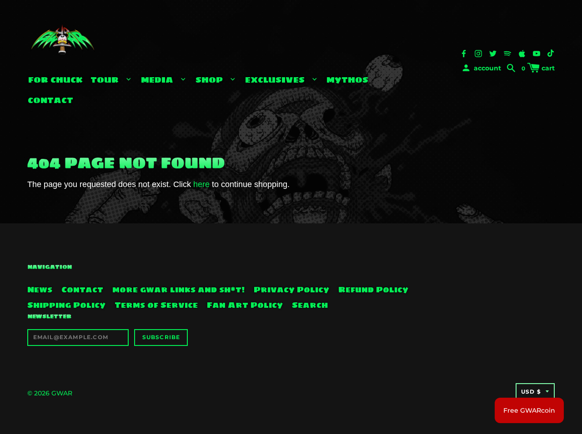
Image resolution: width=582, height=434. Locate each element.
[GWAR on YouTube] (536, 53)
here (201, 184)
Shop (210, 79)
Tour (105, 79)
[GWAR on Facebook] (463, 53)
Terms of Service (156, 305)
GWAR (61, 393)
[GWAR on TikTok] (551, 53)
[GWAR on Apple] (522, 53)
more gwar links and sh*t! (178, 289)
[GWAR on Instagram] (478, 53)
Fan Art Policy (245, 305)
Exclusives (276, 79)
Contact (50, 100)
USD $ (531, 391)
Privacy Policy (291, 289)
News (39, 289)
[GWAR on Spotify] (507, 53)
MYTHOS (347, 79)
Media (158, 79)
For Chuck (55, 79)
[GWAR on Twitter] (493, 53)
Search (310, 305)
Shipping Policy (66, 305)
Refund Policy (373, 289)
